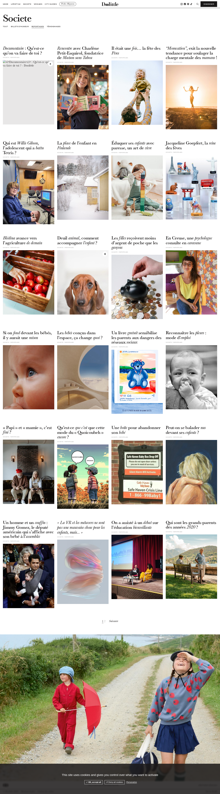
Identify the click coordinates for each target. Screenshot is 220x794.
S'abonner (209, 4)
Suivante (113, 621)
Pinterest (188, 4)
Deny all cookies (115, 782)
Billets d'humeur (20, 26)
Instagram (182, 4)
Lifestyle (16, 4)
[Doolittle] (110, 4)
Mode (5, 4)
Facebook (185, 4)
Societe (27, 4)
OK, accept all (94, 782)
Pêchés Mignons (67, 4)
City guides (51, 4)
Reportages (38, 26)
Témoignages (54, 26)
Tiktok (191, 4)
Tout (5, 26)
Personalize (131, 782)
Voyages (38, 4)
